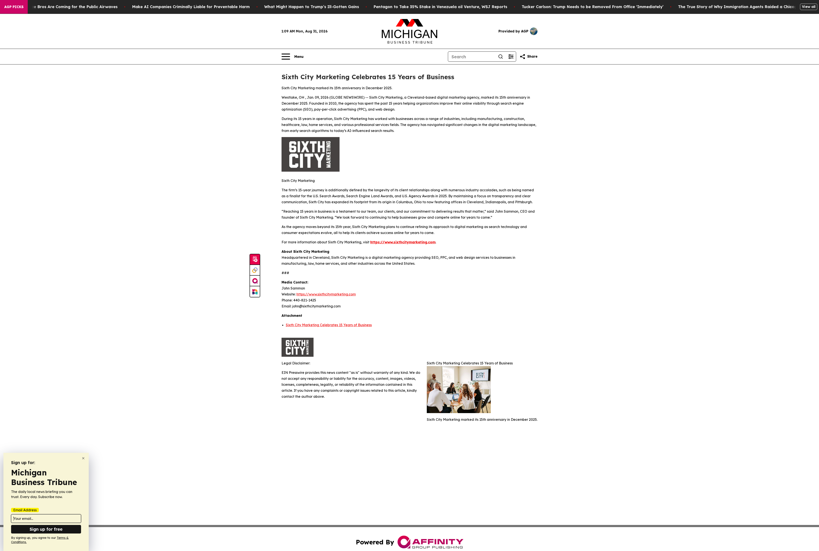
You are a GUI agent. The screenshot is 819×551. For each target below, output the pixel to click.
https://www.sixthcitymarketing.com (326, 294)
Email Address (25, 510)
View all (808, 6)
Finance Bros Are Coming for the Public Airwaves (69, 6)
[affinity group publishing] (255, 281)
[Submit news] (255, 259)
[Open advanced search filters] (511, 56)
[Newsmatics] (255, 291)
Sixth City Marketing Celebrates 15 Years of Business (329, 325)
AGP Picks (13, 7)
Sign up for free (46, 529)
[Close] (83, 458)
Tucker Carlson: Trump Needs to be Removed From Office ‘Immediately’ (593, 6)
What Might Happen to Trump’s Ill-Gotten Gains (311, 6)
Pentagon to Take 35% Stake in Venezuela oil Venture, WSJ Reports (440, 6)
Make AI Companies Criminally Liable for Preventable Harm (191, 6)
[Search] (500, 56)
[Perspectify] (255, 270)
